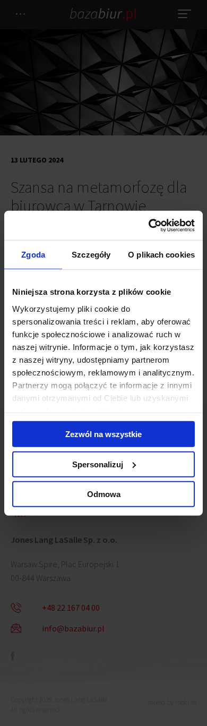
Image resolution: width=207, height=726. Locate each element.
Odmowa (103, 494)
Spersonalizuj (97, 463)
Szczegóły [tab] (91, 254)
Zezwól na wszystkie (103, 434)
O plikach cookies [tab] (161, 254)
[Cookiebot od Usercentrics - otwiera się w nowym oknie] (149, 225)
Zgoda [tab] (33, 254)
